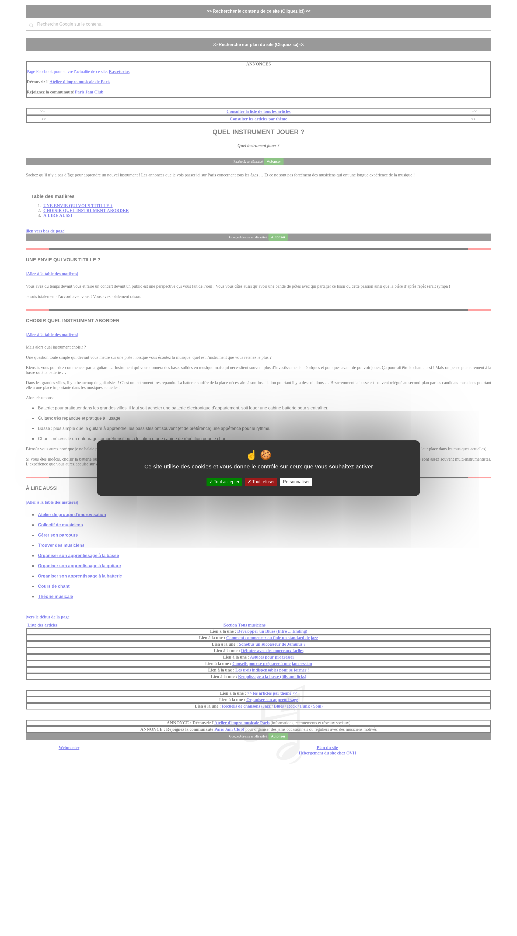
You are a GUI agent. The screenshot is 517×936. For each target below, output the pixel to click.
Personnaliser (296, 481)
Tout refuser (263, 481)
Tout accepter (226, 481)
